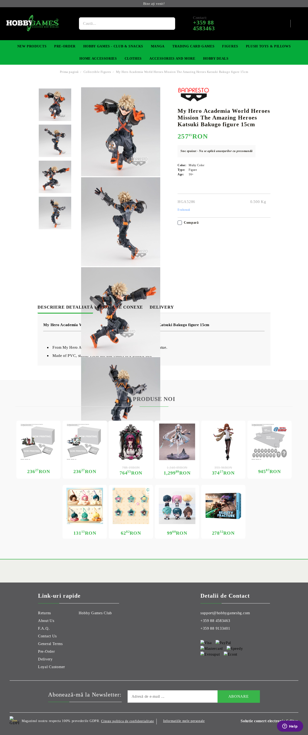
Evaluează (184, 209)
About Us (46, 621)
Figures (230, 46)
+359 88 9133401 (215, 628)
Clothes (133, 58)
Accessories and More (172, 58)
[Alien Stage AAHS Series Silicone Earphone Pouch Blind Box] (84, 506)
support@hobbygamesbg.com (225, 613)
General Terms (50, 644)
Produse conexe (121, 307)
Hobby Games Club (95, 613)
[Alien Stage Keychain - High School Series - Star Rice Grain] (131, 506)
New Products (32, 46)
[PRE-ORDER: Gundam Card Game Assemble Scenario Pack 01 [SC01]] (38, 442)
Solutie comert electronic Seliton (269, 721)
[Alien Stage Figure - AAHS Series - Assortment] (177, 506)
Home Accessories (98, 58)
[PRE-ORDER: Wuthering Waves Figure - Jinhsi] (177, 442)
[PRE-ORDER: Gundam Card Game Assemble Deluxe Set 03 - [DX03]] (269, 442)
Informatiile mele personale (184, 721)
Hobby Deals (216, 58)
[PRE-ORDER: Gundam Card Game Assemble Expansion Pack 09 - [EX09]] (84, 442)
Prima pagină (69, 72)
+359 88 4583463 (215, 621)
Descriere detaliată (65, 307)
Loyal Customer (51, 667)
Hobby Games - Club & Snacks (113, 46)
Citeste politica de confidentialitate (127, 721)
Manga (158, 46)
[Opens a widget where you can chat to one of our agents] (290, 727)
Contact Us (47, 636)
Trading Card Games (193, 46)
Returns (44, 613)
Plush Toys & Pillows (268, 46)
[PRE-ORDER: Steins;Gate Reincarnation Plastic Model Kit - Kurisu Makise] (223, 442)
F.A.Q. (44, 628)
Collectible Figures (97, 72)
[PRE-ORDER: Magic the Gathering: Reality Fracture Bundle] (223, 506)
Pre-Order (65, 46)
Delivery (162, 307)
